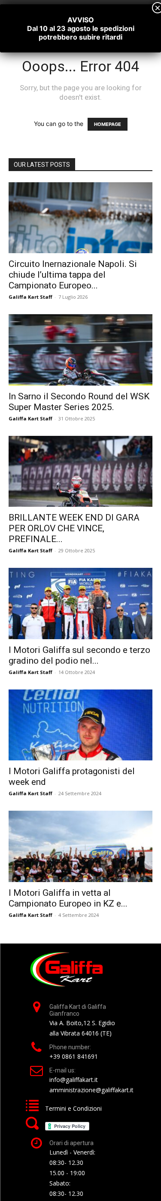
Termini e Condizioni (73, 1108)
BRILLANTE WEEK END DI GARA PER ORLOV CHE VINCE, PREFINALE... (74, 528)
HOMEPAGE (107, 124)
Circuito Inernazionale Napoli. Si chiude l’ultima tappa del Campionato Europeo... (73, 275)
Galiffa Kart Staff (30, 297)
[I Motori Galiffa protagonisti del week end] (80, 724)
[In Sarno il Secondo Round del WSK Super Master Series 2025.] (80, 349)
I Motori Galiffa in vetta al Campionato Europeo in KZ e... (68, 898)
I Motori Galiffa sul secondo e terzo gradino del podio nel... (79, 655)
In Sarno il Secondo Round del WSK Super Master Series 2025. (79, 401)
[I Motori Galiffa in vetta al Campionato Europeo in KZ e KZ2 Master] (80, 846)
